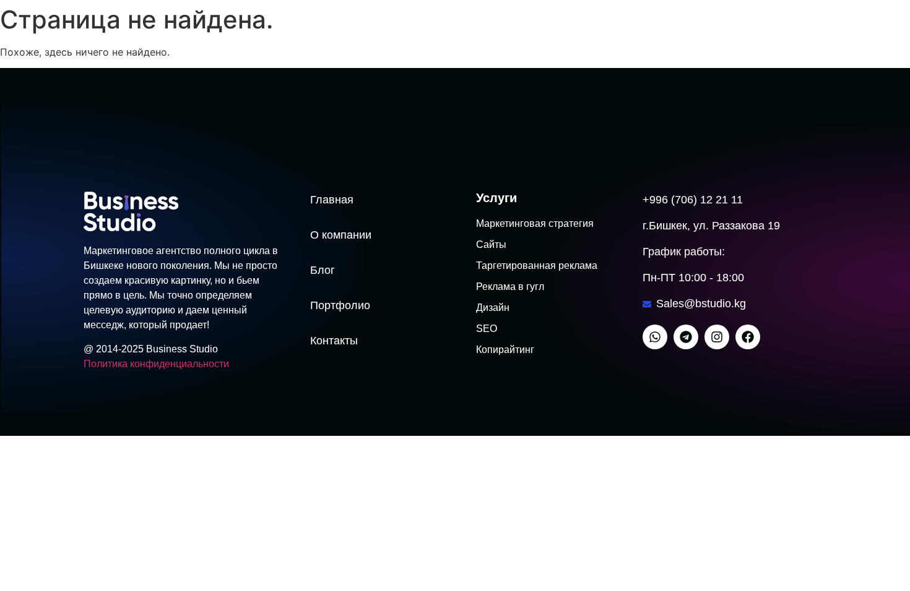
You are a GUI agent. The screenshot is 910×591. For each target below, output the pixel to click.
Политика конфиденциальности (156, 364)
